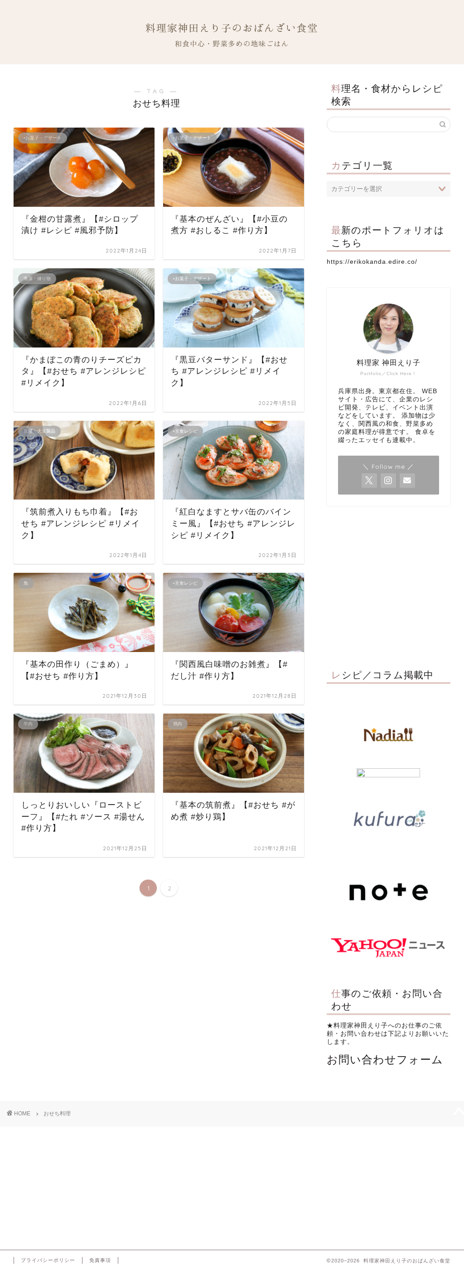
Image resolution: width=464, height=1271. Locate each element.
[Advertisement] (388, 585)
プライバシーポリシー (48, 1260)
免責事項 (100, 1260)
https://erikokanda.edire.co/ (372, 261)
